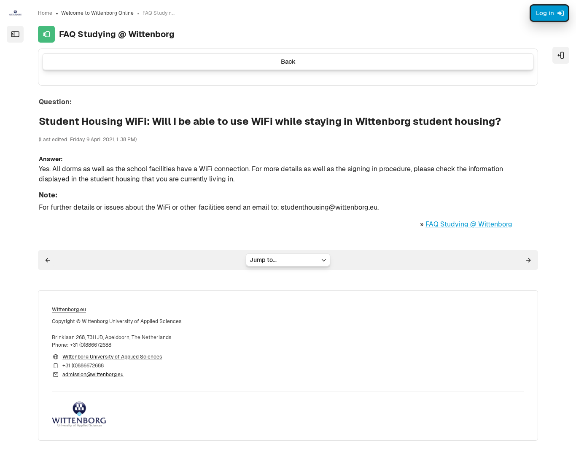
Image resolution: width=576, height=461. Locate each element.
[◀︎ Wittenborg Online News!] (47, 260)
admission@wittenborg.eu (93, 374)
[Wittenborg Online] (15, 13)
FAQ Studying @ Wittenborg (468, 224)
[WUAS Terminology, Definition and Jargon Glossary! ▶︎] (528, 260)
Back (288, 61)
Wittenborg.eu (69, 309)
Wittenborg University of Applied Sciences (112, 356)
